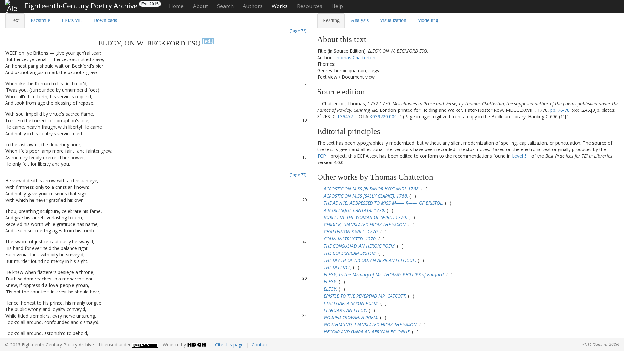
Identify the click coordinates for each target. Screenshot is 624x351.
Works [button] (280, 6)
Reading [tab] (331, 20)
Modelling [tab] (427, 20)
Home (176, 6)
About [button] (200, 6)
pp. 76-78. (560, 110)
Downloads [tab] (105, 20)
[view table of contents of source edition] (319, 103)
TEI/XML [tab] (71, 20)
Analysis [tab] (360, 20)
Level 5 (519, 156)
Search (225, 6)
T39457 (345, 116)
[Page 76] (298, 30)
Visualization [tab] (393, 20)
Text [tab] (15, 20)
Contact (260, 345)
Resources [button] (309, 6)
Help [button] (337, 6)
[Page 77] (298, 174)
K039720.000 (383, 116)
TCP (321, 156)
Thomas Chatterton (354, 57)
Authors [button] (253, 6)
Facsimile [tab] (40, 20)
